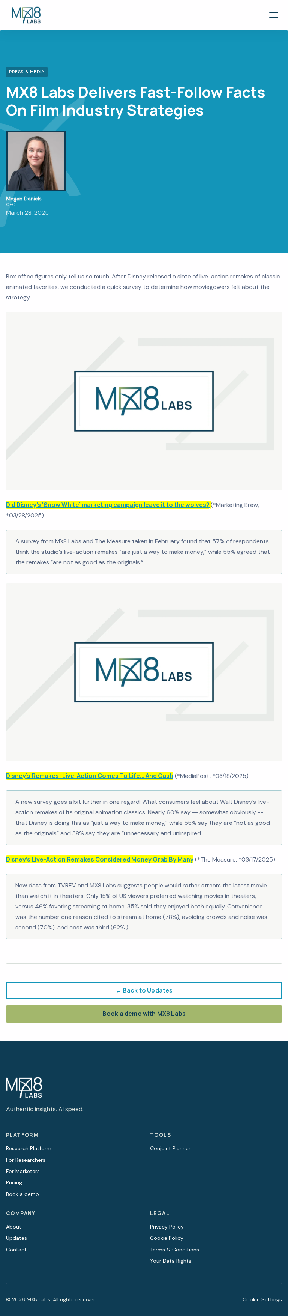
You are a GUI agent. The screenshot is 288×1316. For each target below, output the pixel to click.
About (13, 1226)
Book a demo (22, 1194)
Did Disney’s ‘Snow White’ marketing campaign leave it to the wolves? (108, 505)
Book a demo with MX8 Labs (144, 1013)
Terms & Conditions (174, 1249)
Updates (16, 1238)
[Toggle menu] (274, 15)
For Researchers (25, 1160)
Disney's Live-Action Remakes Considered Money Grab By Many (100, 859)
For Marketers (23, 1171)
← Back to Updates (144, 990)
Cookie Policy (166, 1238)
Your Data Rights (170, 1260)
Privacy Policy (167, 1226)
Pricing (14, 1182)
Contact (16, 1249)
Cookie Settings (262, 1299)
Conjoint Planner (170, 1148)
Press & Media (27, 72)
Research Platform (28, 1148)
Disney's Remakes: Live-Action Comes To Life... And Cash (89, 776)
